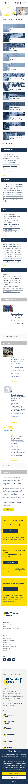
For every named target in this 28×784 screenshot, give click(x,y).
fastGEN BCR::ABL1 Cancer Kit (11, 228)
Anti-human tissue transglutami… (11, 168)
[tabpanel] (14, 11)
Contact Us (6, 642)
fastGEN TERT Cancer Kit (10, 230)
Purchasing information (9, 646)
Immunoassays (8, 150)
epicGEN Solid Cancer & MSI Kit (11, 220)
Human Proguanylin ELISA (10, 160)
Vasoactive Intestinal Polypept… (11, 158)
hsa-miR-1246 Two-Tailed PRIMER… (12, 282)
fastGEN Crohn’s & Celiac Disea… (12, 216)
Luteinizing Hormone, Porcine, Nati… (13, 190)
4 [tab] (15, 14)
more (4, 175)
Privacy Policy (6, 505)
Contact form (10, 562)
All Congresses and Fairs (11, 336)
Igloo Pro (5, 274)
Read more (14, 331)
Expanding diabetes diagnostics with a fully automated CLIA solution (18, 397)
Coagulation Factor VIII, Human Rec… (13, 196)
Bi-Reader (5, 284)
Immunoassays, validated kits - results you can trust (14, 11)
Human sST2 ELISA (8, 154)
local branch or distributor (18, 539)
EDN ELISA (6, 170)
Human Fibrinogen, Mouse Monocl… (12, 254)
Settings (14, 781)
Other (5, 270)
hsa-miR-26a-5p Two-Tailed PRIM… (12, 286)
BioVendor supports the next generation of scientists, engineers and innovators (17, 360)
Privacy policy (7, 644)
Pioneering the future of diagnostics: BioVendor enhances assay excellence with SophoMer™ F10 (17, 440)
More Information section (16, 765)
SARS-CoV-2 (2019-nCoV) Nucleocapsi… (13, 184)
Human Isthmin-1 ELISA (9, 162)
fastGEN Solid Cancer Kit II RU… (11, 232)
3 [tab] (14, 14)
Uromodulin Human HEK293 (10, 188)
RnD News (6, 343)
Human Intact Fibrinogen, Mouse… (12, 260)
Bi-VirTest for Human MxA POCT (11, 164)
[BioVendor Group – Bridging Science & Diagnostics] (14, 682)
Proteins (6, 180)
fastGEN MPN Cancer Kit (9, 218)
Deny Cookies (14, 777)
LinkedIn (4, 659)
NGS (4, 210)
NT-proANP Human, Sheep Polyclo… (12, 248)
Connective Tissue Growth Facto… (12, 250)
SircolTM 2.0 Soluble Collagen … (11, 292)
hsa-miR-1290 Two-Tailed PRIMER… (12, 280)
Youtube (9, 659)
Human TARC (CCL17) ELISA (10, 156)
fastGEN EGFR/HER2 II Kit (10, 214)
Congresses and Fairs (10, 299)
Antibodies (6, 240)
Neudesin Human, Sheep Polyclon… (12, 246)
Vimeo (13, 659)
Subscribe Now (8, 509)
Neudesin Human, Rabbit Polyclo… (12, 244)
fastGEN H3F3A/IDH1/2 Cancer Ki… (12, 226)
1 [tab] (11, 14)
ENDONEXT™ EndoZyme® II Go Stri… (13, 288)
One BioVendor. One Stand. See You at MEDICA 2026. (17, 315)
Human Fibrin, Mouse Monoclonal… (12, 262)
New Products (7, 638)
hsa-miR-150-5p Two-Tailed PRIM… (12, 278)
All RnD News (8, 465)
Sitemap (5, 650)
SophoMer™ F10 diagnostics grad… (12, 276)
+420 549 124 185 (20, 537)
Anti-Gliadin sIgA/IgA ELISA (10, 166)
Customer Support (8, 648)
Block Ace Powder (7, 202)
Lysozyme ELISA (7, 171)
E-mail (10, 530)
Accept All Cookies (14, 773)
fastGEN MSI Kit (7, 222)
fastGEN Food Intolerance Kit (11, 224)
